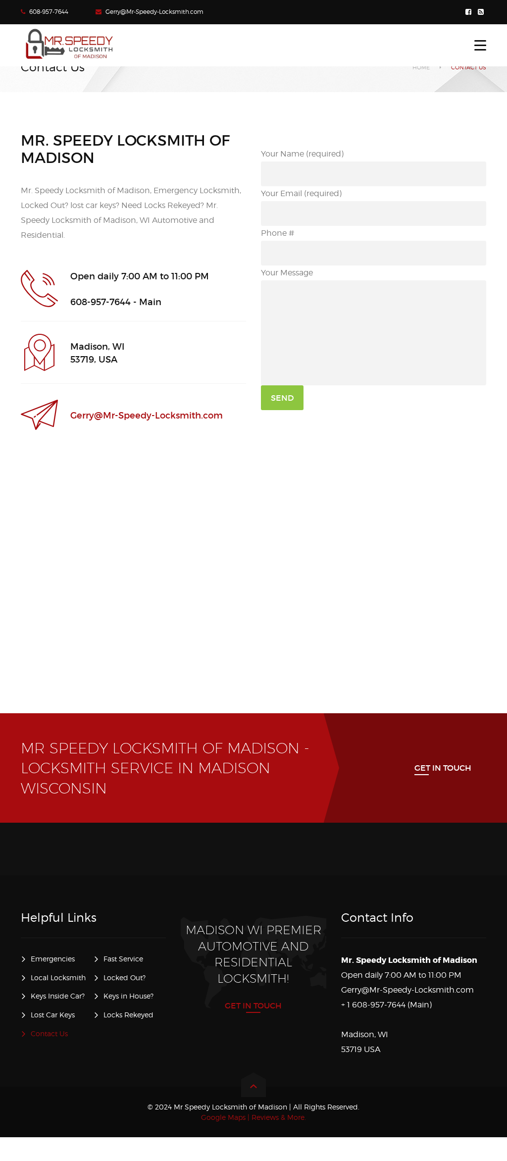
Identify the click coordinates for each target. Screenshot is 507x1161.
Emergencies (53, 958)
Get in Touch (442, 768)
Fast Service (123, 958)
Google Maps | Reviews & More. (253, 1117)
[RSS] (482, 12)
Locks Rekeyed (128, 1014)
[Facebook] (469, 12)
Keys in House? (128, 996)
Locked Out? (124, 977)
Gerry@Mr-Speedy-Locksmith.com (154, 11)
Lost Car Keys (53, 1014)
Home (421, 67)
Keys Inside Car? (58, 996)
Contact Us (49, 1033)
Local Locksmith (58, 977)
